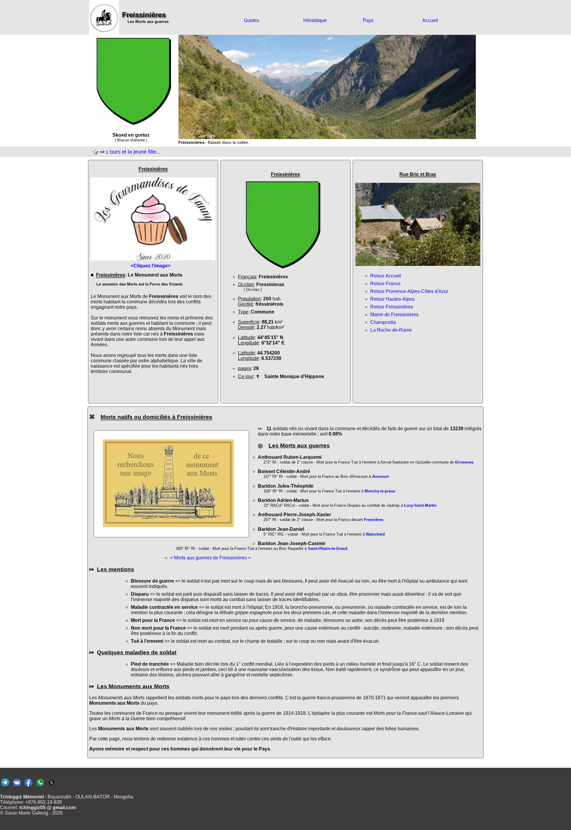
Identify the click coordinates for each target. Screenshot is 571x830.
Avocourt (380, 476)
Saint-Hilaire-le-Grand (327, 548)
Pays (368, 20)
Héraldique (315, 20)
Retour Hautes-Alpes (392, 299)
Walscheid (375, 534)
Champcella (383, 322)
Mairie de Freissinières (394, 314)
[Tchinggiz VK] (17, 786)
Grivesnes (464, 462)
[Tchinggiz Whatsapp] (40, 786)
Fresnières (373, 519)
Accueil (430, 20)
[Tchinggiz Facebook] (28, 786)
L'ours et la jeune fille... (133, 152)
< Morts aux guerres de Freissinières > (210, 557)
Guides (251, 20)
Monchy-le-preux (380, 491)
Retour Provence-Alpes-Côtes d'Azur (409, 291)
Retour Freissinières (391, 306)
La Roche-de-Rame (391, 330)
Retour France (385, 283)
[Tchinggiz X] (51, 786)
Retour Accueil (385, 275)
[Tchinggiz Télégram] (5, 786)
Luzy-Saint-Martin (420, 505)
